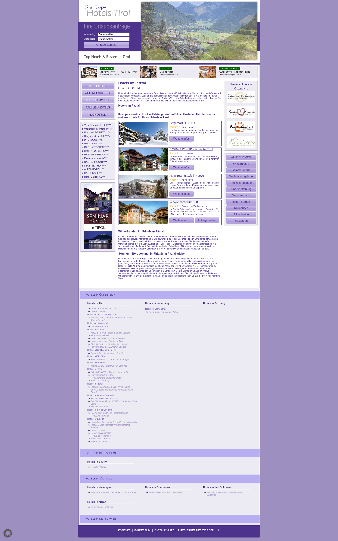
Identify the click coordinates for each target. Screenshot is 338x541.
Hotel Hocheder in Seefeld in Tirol (107, 341)
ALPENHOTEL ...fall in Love (187, 176)
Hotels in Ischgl (98, 430)
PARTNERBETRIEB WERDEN (196, 530)
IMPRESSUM (142, 530)
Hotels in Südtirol (99, 478)
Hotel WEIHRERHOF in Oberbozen (165, 492)
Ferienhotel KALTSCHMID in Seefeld (108, 347)
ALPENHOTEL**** (94, 169)
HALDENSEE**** (93, 173)
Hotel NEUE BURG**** (96, 150)
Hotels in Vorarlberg (157, 303)
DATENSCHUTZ (164, 530)
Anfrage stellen (207, 220)
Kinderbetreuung (241, 189)
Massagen (241, 220)
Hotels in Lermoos (96, 362)
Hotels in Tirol (95, 303)
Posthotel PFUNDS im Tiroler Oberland (109, 413)
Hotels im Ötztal (94, 369)
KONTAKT (124, 530)
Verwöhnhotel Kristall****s (98, 125)
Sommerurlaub (241, 170)
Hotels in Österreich (100, 294)
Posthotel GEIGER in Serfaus (105, 398)
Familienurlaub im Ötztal (102, 375)
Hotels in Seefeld (95, 329)
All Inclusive (241, 214)
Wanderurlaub (241, 195)
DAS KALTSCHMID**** (96, 147)
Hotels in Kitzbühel (96, 356)
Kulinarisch (241, 208)
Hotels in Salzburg (214, 303)
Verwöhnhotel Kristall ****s (103, 308)
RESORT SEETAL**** (96, 154)
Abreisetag (90, 38)
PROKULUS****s (93, 139)
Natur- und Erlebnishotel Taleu (163, 312)
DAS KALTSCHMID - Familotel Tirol (191, 149)
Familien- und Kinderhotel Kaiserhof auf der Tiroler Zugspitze (112, 318)
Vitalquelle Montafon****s (98, 128)
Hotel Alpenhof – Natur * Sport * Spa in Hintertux (114, 422)
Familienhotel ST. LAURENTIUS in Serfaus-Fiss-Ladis (114, 402)
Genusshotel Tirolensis (102, 507)
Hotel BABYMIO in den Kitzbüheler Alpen (110, 359)
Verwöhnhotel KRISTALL (185, 202)
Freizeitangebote (241, 182)
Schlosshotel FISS (99, 406)
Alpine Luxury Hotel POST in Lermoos (109, 366)
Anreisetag (90, 34)
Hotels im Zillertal (99, 441)
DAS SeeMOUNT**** (95, 162)
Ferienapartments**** (96, 158)
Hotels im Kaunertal (100, 438)
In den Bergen (241, 201)
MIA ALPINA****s (93, 143)
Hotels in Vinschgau (99, 487)
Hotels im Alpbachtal (101, 433)
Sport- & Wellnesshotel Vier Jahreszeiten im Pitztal (112, 391)
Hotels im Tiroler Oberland (99, 410)
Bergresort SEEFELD (182, 123)
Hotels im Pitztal (95, 384)
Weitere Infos (181, 138)
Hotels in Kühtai (98, 311)
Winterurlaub (241, 163)
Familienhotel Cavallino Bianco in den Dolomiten (225, 493)
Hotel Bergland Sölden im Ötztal (106, 378)
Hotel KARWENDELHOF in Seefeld (108, 338)
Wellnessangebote (241, 176)
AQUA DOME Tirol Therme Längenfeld (109, 372)
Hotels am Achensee (101, 436)
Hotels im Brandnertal (155, 309)
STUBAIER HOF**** (95, 165)
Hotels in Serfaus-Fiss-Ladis (100, 395)
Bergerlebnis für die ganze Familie (107, 353)
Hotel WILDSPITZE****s (97, 132)
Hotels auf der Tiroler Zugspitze (102, 314)
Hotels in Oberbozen (157, 487)
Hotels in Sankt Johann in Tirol (102, 350)
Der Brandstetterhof (100, 326)
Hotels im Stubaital (100, 416)
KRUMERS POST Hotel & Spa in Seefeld (110, 333)
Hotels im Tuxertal (96, 419)
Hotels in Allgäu (98, 467)
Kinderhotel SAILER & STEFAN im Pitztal (110, 387)
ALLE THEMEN (241, 157)
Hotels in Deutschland (102, 453)
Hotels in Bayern (97, 461)
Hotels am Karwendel (97, 323)
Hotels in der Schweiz (101, 518)
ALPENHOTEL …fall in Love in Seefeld (109, 344)
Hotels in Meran (96, 501)
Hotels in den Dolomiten (217, 487)
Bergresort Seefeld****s (97, 136)
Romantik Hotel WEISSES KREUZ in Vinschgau (113, 492)
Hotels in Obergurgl (100, 380)
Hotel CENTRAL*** (94, 176)
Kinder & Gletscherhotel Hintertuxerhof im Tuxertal (110, 426)
